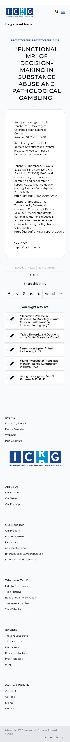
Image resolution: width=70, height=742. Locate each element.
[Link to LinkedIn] (51, 737)
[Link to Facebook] (46, 737)
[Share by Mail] (61, 293)
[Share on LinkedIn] (31, 293)
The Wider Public (15, 609)
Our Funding (12, 504)
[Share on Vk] (46, 293)
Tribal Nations (13, 591)
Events (9, 702)
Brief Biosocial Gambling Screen (24, 553)
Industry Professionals (17, 586)
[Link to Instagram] (62, 737)
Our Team (11, 498)
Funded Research (15, 536)
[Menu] (63, 12)
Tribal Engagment (15, 641)
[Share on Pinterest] (24, 293)
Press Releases (14, 658)
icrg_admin (48, 268)
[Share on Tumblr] (38, 293)
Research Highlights (16, 653)
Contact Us (11, 691)
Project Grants (21, 40)
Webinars (10, 434)
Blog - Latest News (18, 24)
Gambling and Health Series (21, 559)
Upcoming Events (15, 423)
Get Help (10, 696)
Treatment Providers (17, 603)
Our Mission (12, 492)
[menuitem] (55, 12)
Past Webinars (13, 440)
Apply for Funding (15, 547)
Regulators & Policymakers (20, 597)
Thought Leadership (17, 635)
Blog (8, 664)
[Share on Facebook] (9, 293)
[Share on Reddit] (53, 293)
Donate (9, 708)
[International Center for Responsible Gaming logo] (29, 12)
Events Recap (13, 647)
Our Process (12, 530)
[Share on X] (16, 293)
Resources (11, 542)
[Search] (55, 12)
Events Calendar (14, 429)
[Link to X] (56, 737)
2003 (56, 40)
